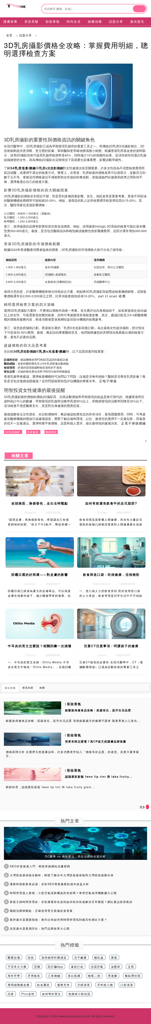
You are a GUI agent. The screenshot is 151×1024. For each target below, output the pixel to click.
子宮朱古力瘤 (17, 966)
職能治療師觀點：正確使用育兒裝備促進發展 (39, 911)
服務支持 (63, 985)
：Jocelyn (28, 584)
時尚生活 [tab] (74, 21)
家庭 (114, 957)
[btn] (139, 8)
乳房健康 (32, 432)
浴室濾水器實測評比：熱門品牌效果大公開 (38, 928)
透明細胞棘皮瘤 (19, 985)
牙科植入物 (105, 985)
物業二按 (94, 976)
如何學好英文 (51, 994)
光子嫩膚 (80, 957)
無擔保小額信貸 (79, 994)
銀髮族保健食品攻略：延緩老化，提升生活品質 (98, 710)
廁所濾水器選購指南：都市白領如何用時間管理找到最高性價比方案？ (56, 919)
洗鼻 (11, 994)
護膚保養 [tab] (10, 21)
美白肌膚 (74, 976)
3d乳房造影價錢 (23, 168)
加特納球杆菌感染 (54, 957)
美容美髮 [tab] (31, 21)
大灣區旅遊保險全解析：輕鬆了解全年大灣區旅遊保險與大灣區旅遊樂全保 (60, 875)
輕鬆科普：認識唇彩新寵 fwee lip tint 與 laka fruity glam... (50, 787)
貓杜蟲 (99, 957)
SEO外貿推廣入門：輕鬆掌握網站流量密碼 (38, 866)
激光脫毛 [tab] (137, 21)
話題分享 (25, 35)
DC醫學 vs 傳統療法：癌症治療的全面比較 (75, 856)
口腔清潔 (127, 985)
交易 (131, 966)
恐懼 (37, 966)
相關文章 (19, 456)
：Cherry (28, 655)
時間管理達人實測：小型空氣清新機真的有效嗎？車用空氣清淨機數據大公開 (61, 893)
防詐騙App (55, 966)
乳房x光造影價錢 (52, 351)
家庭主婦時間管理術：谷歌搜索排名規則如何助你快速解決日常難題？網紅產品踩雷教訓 (69, 902)
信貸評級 (97, 966)
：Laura (99, 655)
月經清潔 (83, 985)
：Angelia (28, 512)
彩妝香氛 (74, 704)
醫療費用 (51, 432)
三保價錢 (54, 976)
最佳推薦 (10, 687)
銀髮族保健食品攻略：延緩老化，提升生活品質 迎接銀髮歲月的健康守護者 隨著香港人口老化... (73, 721)
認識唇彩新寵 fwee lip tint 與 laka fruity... (99, 776)
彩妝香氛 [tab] (53, 21)
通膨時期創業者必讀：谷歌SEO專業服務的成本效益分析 (47, 884)
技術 (31, 957)
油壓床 (115, 966)
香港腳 (112, 976)
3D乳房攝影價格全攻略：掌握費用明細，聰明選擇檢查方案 (76, 49)
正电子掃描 (108, 381)
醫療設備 (14, 957)
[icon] (147, 807)
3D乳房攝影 (12, 432)
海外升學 (14, 976)
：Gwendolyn (99, 584)
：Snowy (99, 512)
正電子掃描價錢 (133, 423)
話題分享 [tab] (116, 21)
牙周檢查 (34, 976)
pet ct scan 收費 (112, 296)
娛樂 (42, 687)
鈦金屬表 (43, 985)
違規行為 (77, 966)
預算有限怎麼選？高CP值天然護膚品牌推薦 (95, 741)
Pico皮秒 (28, 994)
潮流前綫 (27, 687)
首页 (9, 35)
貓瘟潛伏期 (133, 976)
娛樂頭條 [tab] (95, 21)
